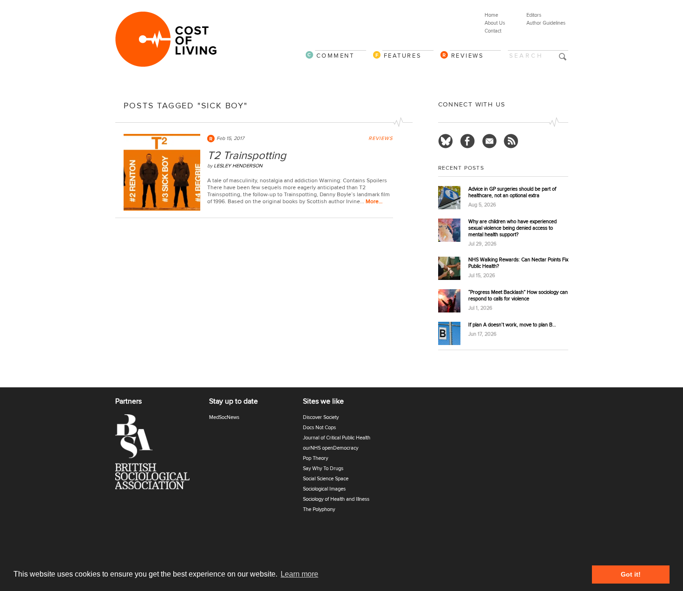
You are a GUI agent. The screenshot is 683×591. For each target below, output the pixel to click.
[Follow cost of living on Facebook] (467, 141)
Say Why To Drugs (323, 468)
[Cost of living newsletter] (489, 141)
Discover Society (321, 417)
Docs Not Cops (319, 428)
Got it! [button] (631, 574)
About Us (495, 23)
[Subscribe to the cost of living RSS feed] (511, 141)
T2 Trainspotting (246, 155)
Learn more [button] (299, 574)
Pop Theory (315, 458)
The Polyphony (319, 509)
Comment (335, 55)
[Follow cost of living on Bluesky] (445, 141)
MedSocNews (224, 417)
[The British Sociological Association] (158, 454)
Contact (493, 31)
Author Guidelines (545, 23)
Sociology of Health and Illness (336, 499)
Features (403, 55)
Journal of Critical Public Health (336, 438)
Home (491, 15)
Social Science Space (325, 479)
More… (374, 201)
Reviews (467, 55)
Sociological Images (324, 489)
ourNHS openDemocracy (330, 448)
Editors (533, 15)
